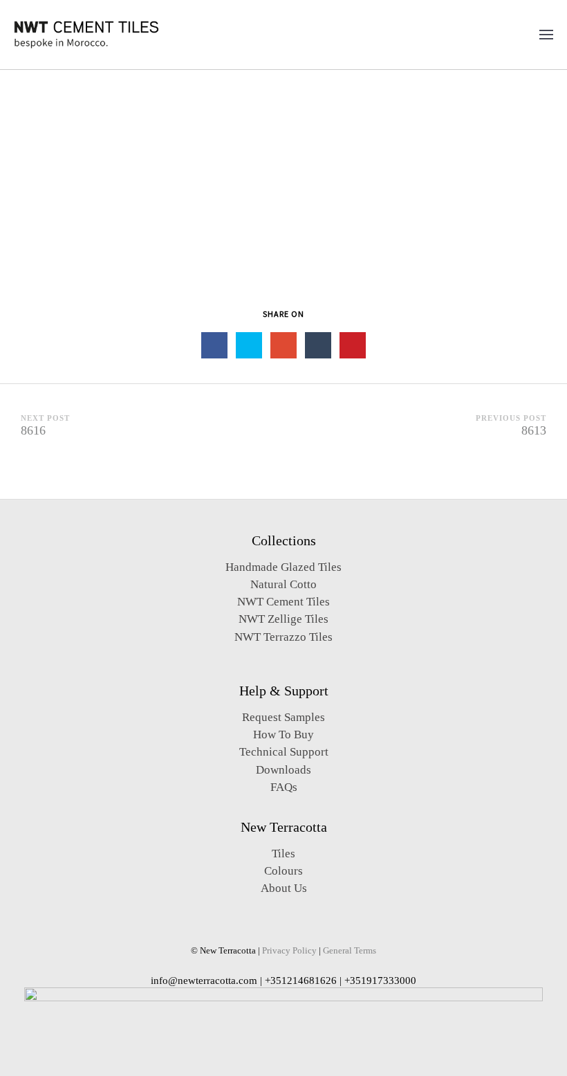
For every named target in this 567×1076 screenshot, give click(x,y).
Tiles (283, 853)
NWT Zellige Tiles (283, 619)
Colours (283, 870)
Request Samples (283, 717)
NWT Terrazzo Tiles (283, 637)
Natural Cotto (283, 584)
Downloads (283, 769)
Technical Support (283, 751)
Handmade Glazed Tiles (283, 567)
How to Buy (283, 734)
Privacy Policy (289, 951)
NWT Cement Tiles (283, 601)
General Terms (349, 951)
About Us (284, 888)
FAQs (283, 787)
